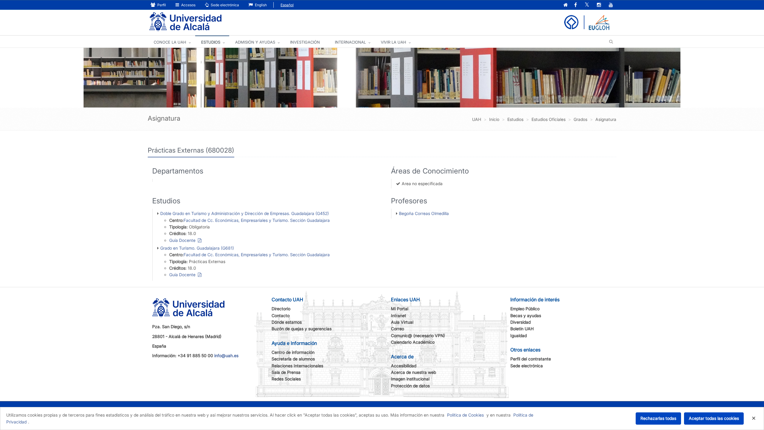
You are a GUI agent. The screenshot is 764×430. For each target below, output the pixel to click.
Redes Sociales (286, 378)
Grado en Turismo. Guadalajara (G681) (197, 248)
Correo (397, 328)
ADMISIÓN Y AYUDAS (255, 42)
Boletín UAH (522, 328)
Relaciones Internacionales (297, 365)
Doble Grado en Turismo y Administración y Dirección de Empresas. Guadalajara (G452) (244, 213)
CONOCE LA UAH (170, 42)
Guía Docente (183, 240)
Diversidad (520, 322)
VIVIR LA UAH (393, 42)
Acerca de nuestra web (413, 372)
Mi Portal (399, 308)
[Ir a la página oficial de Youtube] (611, 5)
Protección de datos (410, 385)
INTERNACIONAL (350, 42)
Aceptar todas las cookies (714, 418)
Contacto (280, 315)
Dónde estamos (287, 322)
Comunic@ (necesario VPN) (418, 335)
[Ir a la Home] (185, 22)
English (260, 5)
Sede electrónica (224, 5)
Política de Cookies (465, 414)
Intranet (398, 315)
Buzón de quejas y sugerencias (302, 328)
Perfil (161, 5)
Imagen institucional (410, 378)
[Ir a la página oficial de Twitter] (587, 5)
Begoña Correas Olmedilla (424, 213)
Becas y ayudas (525, 315)
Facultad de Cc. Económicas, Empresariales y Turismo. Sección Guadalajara (257, 220)
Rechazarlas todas (658, 418)
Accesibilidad (403, 365)
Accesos (187, 5)
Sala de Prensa (286, 372)
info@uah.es (226, 355)
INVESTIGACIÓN (305, 42)
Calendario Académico (413, 342)
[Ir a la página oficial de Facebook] (575, 5)
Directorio (281, 308)
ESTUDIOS (210, 42)
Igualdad (518, 335)
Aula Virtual (402, 322)
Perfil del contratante (530, 358)
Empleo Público (525, 308)
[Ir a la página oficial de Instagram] (599, 5)
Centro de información (293, 352)
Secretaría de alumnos (293, 358)
